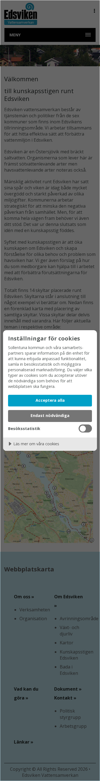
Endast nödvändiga (50, 415)
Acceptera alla (50, 400)
